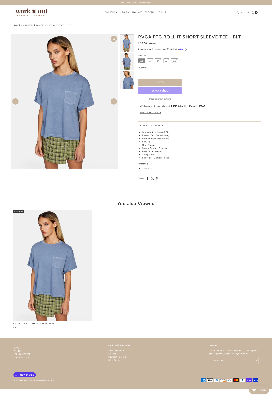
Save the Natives (116, 350)
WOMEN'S (110, 12)
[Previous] (15, 101)
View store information (150, 112)
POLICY (17, 351)
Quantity (142, 67)
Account (245, 12)
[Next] (114, 101)
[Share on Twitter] (152, 178)
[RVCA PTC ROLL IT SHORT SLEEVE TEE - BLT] (52, 265)
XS (141, 61)
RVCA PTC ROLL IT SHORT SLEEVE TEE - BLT (35, 323)
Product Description (151, 125)
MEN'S (123, 12)
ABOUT (17, 347)
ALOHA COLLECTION (142, 12)
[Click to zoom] (114, 39)
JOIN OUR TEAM (21, 354)
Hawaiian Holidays (117, 357)
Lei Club (112, 353)
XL (174, 61)
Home (15, 25)
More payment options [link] (160, 99)
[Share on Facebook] (147, 178)
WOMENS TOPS (27, 25)
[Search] (237, 12)
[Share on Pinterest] (157, 178)
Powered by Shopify (44, 380)
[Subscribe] (255, 360)
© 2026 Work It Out (22, 380)
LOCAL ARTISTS (21, 357)
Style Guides (114, 360)
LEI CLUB (162, 12)
